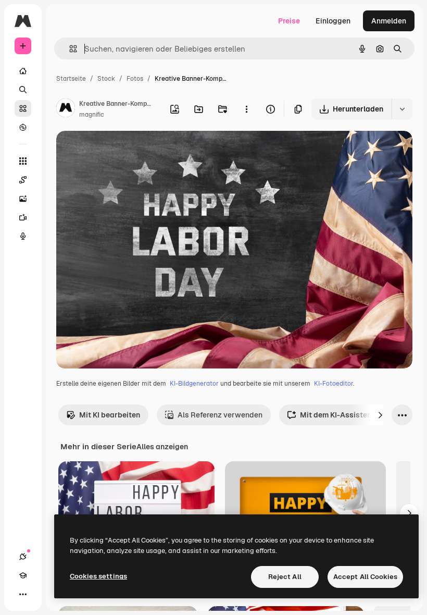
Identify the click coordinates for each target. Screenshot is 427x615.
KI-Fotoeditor (333, 383)
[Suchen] (23, 89)
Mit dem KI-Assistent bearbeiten (357, 415)
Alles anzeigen (162, 446)
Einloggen (333, 21)
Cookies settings (98, 576)
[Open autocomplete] (69, 49)
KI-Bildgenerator (194, 383)
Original (122, 151)
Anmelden (388, 21)
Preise (289, 21)
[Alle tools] (23, 161)
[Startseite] (23, 71)
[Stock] (23, 108)
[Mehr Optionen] (246, 109)
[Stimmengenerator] (23, 236)
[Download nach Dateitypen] (402, 109)
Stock (106, 79)
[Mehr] (23, 594)
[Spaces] (23, 179)
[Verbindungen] (23, 556)
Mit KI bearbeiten (109, 415)
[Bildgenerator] (23, 198)
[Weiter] (380, 414)
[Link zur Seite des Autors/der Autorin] (65, 109)
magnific (91, 114)
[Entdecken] (23, 127)
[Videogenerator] (23, 217)
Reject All (285, 576)
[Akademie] (23, 575)
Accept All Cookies (365, 576)
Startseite (71, 79)
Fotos (135, 79)
